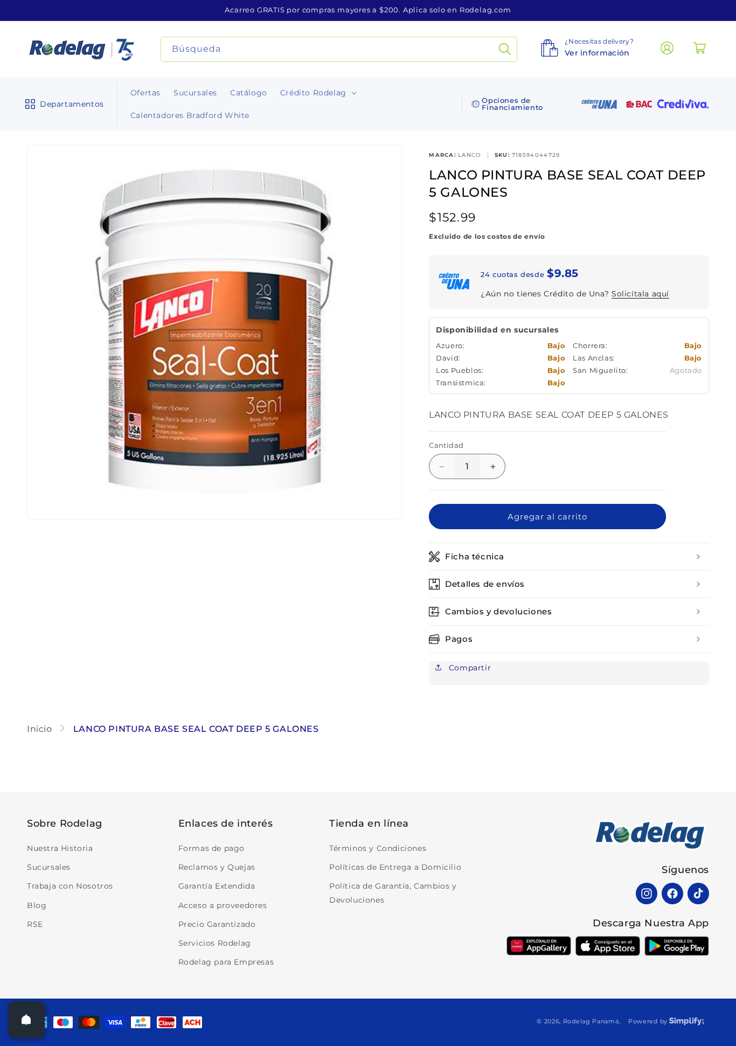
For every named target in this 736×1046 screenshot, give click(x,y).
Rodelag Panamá (591, 1021)
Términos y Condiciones (377, 848)
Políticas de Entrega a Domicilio (395, 867)
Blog (36, 905)
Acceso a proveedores (222, 905)
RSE (35, 924)
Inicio (40, 729)
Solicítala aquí (640, 294)
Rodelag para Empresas (226, 962)
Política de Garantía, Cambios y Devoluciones (393, 892)
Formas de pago (211, 848)
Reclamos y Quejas (216, 867)
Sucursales (49, 867)
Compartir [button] (468, 668)
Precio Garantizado (217, 924)
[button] (62, 104)
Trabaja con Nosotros (70, 886)
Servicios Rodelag (214, 943)
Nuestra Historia (60, 848)
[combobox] (339, 49)
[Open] (26, 1019)
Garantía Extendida (216, 886)
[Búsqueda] (505, 49)
